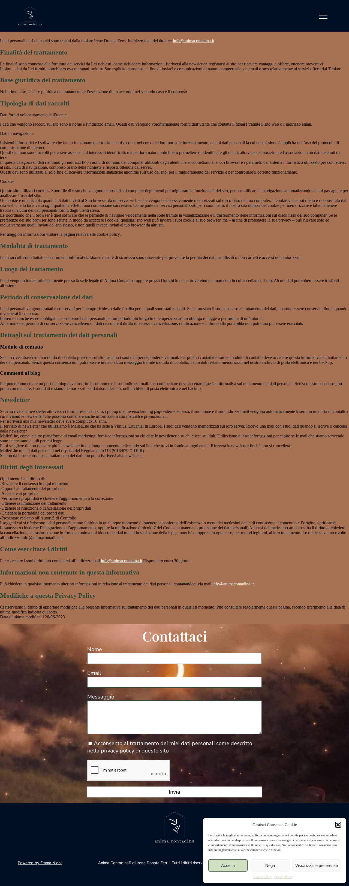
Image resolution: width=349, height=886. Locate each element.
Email (94, 673)
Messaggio (100, 696)
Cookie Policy (262, 877)
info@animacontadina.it (193, 40)
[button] (338, 824)
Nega (270, 865)
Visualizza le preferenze (316, 865)
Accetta (228, 865)
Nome (94, 649)
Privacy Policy (283, 877)
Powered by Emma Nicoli (40, 862)
